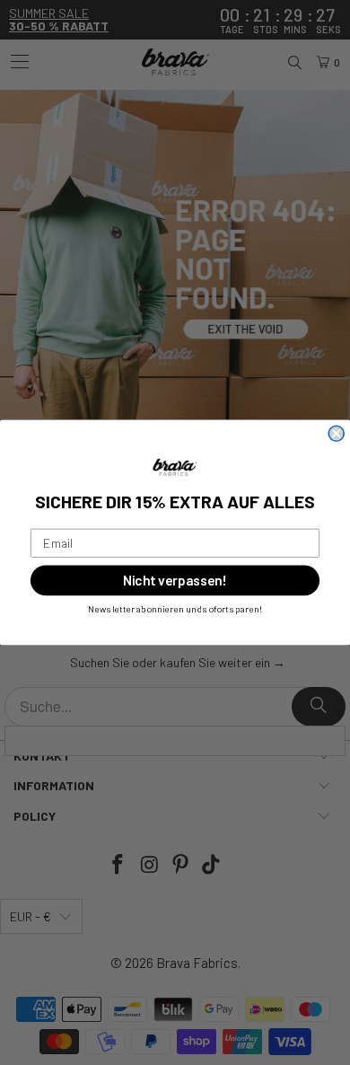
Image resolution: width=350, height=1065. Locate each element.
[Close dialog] (336, 433)
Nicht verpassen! (174, 580)
